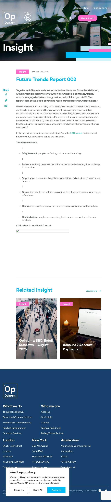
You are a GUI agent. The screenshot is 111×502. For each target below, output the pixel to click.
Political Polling (81, 8)
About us (45, 411)
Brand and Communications (17, 417)
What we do (12, 406)
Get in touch (87, 18)
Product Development (14, 428)
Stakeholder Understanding (17, 422)
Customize (19, 490)
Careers (45, 422)
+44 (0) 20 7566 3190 (13, 462)
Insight (22, 71)
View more (91, 291)
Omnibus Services (12, 433)
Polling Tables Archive (52, 433)
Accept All (56, 490)
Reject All (37, 490)
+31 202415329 (68, 462)
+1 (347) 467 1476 (40, 462)
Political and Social (51, 428)
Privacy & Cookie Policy (86, 490)
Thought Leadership (13, 411)
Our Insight (46, 417)
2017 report (76, 133)
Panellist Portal (100, 8)
